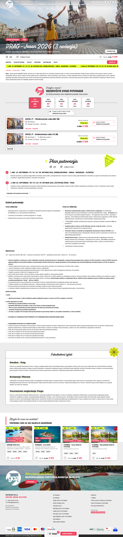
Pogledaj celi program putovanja (17, 193)
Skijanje (62, 4)
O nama (17, 1)
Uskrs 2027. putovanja (60, 511)
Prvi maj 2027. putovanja (61, 514)
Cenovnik (37, 62)
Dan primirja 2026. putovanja (62, 516)
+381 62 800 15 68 (96, 2)
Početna (8, 70)
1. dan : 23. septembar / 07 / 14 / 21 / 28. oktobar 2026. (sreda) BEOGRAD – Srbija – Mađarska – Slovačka (41, 66)
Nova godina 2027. (59, 503)
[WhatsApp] (114, 2)
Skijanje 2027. (57, 506)
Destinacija (47, 62)
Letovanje (56, 498)
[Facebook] (104, 2)
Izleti (89, 4)
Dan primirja (40, 4)
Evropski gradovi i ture (76, 4)
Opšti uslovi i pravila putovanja (101, 500)
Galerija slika (111, 51)
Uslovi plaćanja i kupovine (99, 503)
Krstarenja (56, 519)
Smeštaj (8, 62)
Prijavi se (112, 62)
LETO (16, 4)
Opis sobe (28, 143)
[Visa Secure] (115, 529)
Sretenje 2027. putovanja (61, 508)
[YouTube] (107, 2)
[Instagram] (109, 2)
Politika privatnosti (97, 506)
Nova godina (52, 4)
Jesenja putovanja (27, 4)
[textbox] (61, 113)
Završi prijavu (67, 533)
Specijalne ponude (59, 522)
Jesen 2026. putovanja (60, 500)
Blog (36, 1)
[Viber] (117, 2)
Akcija (109, 4)
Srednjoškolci (99, 4)
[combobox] (61, 112)
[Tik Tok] (112, 2)
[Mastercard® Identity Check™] (108, 529)
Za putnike (30, 1)
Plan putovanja (19, 62)
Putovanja (30, 481)
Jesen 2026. (16, 70)
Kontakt (23, 1)
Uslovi (29, 62)
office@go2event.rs (13, 502)
